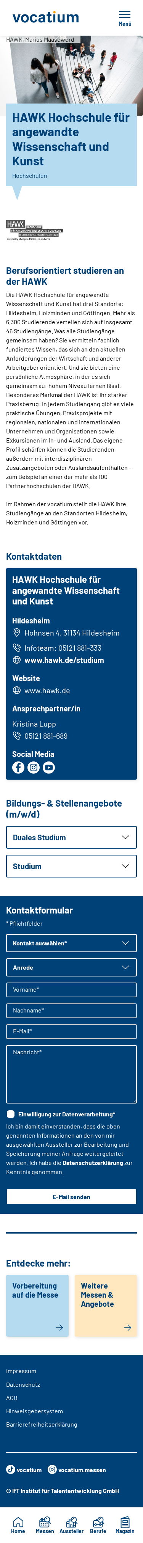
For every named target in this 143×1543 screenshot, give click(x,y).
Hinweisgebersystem (34, 1410)
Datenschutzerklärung (93, 1162)
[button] (71, 837)
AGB (12, 1397)
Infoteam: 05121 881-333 (62, 647)
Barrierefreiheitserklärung (41, 1424)
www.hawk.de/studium (64, 659)
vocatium (29, 1469)
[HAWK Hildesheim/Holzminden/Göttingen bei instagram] (33, 767)
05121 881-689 (45, 735)
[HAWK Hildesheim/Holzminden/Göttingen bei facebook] (18, 767)
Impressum (21, 1370)
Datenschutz (23, 1384)
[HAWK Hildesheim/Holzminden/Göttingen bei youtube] (49, 767)
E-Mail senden (71, 1196)
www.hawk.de (47, 690)
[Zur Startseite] (53, 18)
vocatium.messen (82, 1469)
